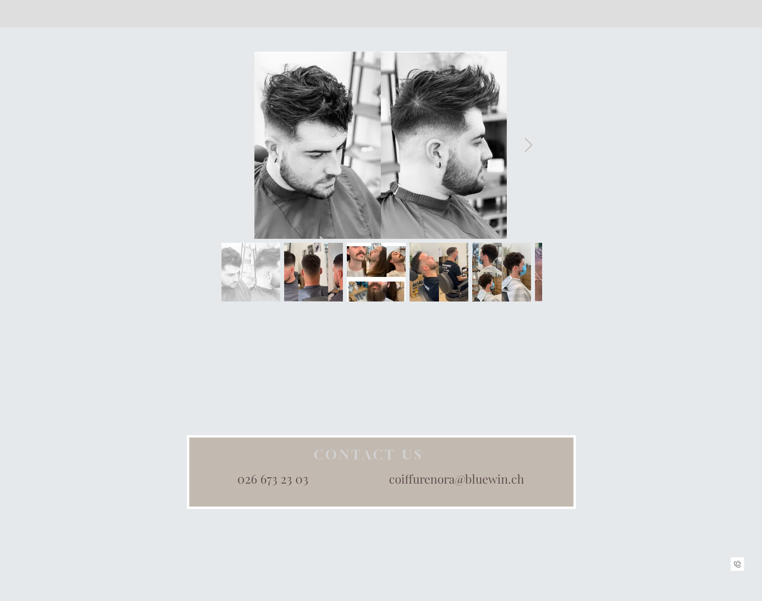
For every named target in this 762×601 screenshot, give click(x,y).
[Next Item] (528, 145)
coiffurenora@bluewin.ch (456, 479)
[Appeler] (737, 564)
